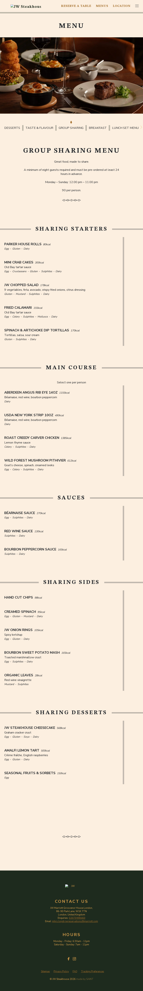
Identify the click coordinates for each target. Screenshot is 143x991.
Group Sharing (71, 128)
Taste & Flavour (39, 128)
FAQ (75, 971)
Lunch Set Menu (125, 128)
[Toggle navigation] (137, 5)
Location (122, 6)
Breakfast (98, 128)
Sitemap (45, 971)
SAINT (89, 979)
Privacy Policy (61, 971)
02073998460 (77, 918)
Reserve (76, 6)
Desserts (12, 128)
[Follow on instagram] (74, 958)
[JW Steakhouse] (26, 6)
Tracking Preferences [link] (92, 971)
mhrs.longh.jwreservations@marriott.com (75, 921)
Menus (102, 6)
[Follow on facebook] (68, 958)
